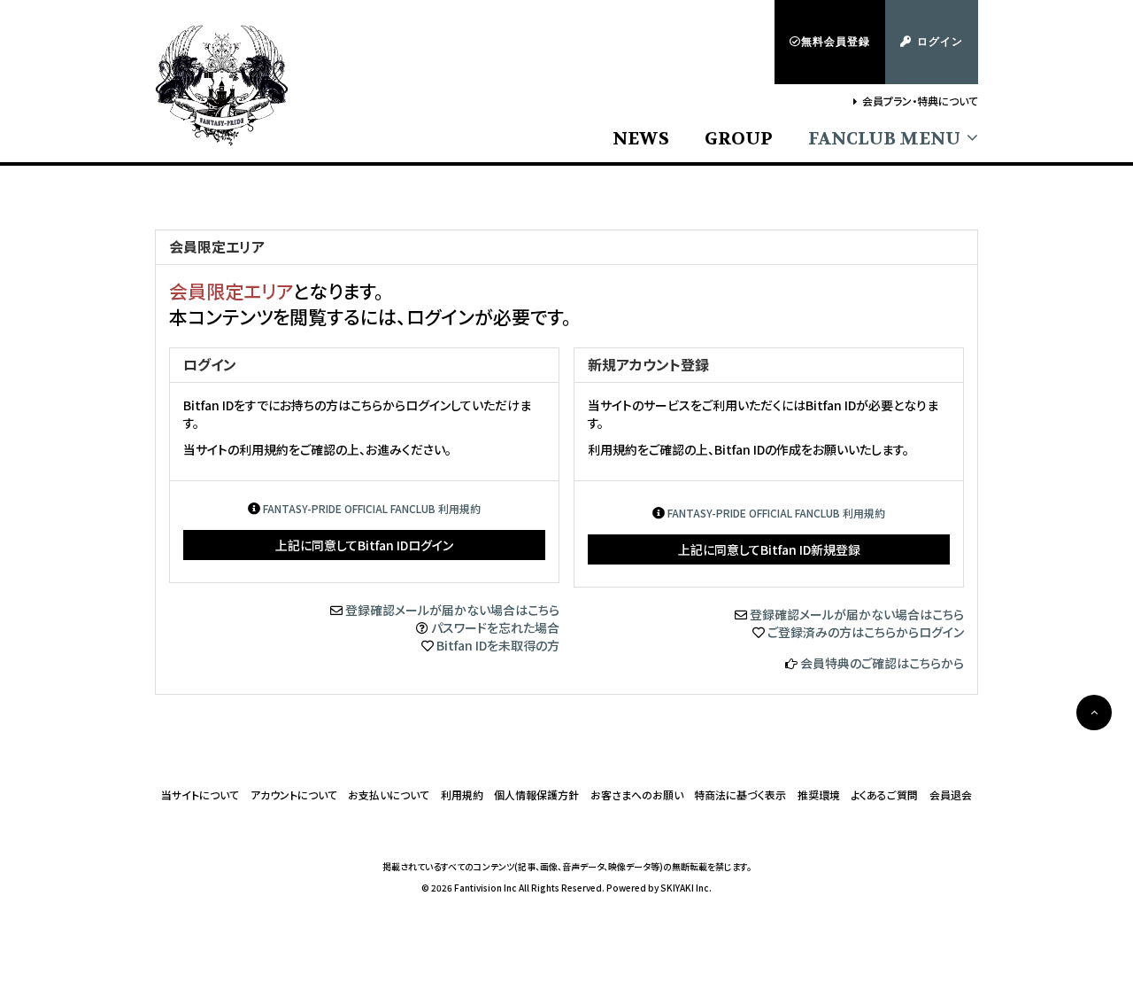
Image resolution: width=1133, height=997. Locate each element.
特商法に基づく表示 (740, 794)
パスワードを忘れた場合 (495, 627)
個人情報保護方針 (536, 794)
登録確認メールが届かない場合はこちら (452, 610)
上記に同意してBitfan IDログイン (364, 545)
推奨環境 (819, 794)
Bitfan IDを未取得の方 (497, 645)
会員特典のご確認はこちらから (882, 663)
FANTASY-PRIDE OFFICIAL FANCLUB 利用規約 (372, 508)
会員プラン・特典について (920, 100)
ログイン (940, 42)
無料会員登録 (835, 42)
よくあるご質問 (884, 794)
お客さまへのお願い (636, 794)
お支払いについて (388, 794)
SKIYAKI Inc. (686, 887)
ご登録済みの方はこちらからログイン (865, 632)
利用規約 (462, 794)
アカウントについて (293, 794)
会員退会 (950, 794)
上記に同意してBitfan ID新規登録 (769, 549)
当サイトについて (200, 794)
